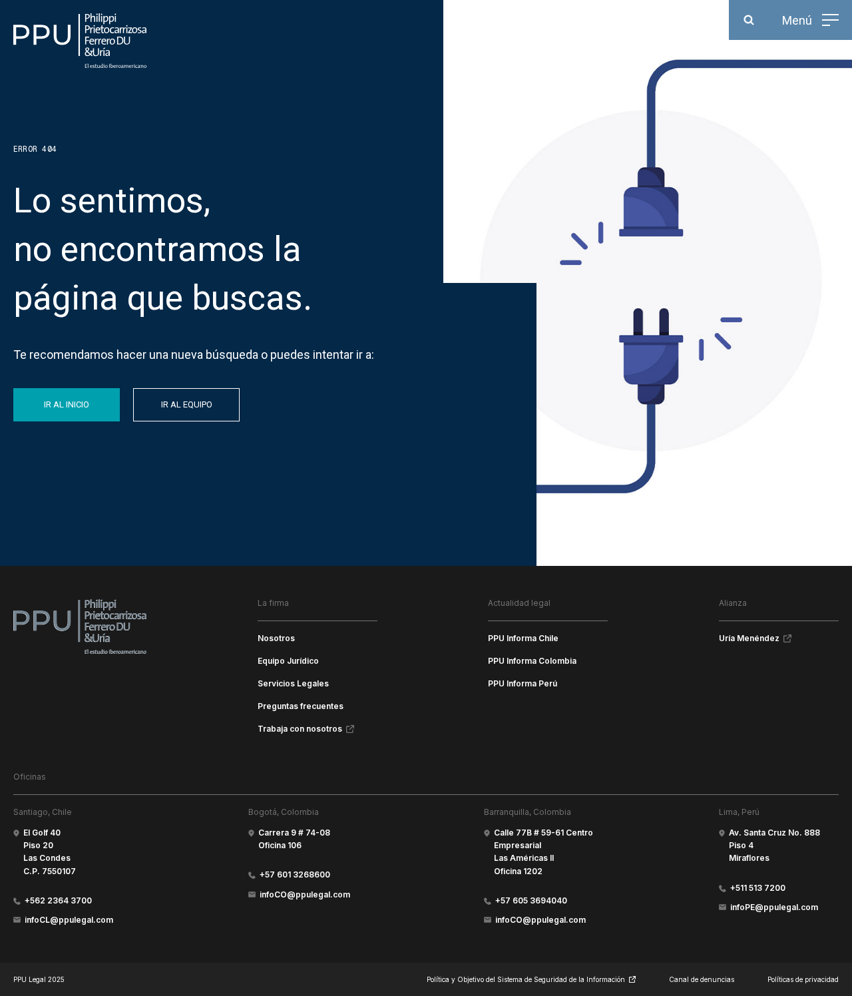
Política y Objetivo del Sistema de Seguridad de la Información (526, 979)
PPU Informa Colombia (532, 661)
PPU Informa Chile (523, 638)
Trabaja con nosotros (300, 729)
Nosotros (276, 638)
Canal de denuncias (701, 979)
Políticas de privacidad (803, 979)
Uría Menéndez (749, 638)
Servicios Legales (293, 683)
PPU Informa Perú (522, 683)
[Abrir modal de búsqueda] (749, 20)
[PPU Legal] (79, 626)
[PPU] (79, 40)
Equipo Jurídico (288, 661)
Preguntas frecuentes (300, 706)
